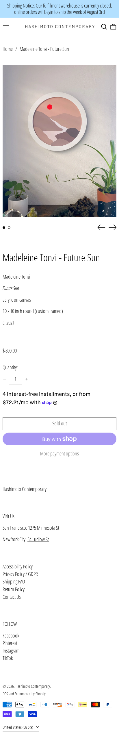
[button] (104, 27)
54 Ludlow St (38, 539)
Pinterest (10, 643)
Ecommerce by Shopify (30, 693)
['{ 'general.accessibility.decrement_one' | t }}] (4, 379)
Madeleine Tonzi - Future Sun (44, 48)
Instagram (11, 651)
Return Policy (14, 589)
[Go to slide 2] (9, 227)
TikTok (8, 658)
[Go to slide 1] (4, 227)
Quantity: (10, 367)
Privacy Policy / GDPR (20, 573)
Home (8, 48)
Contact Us (12, 596)
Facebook (11, 636)
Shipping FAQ (14, 581)
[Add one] (26, 379)
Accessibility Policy (18, 566)
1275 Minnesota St (43, 527)
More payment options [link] (59, 454)
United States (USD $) (18, 727)
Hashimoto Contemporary (25, 488)
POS (5, 693)
